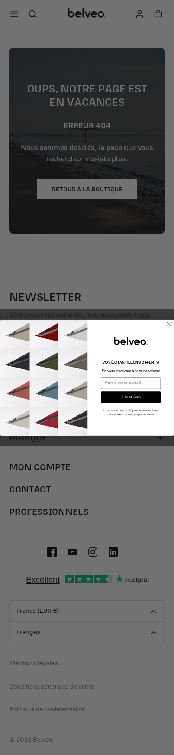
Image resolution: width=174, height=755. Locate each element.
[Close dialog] (169, 324)
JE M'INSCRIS (130, 397)
